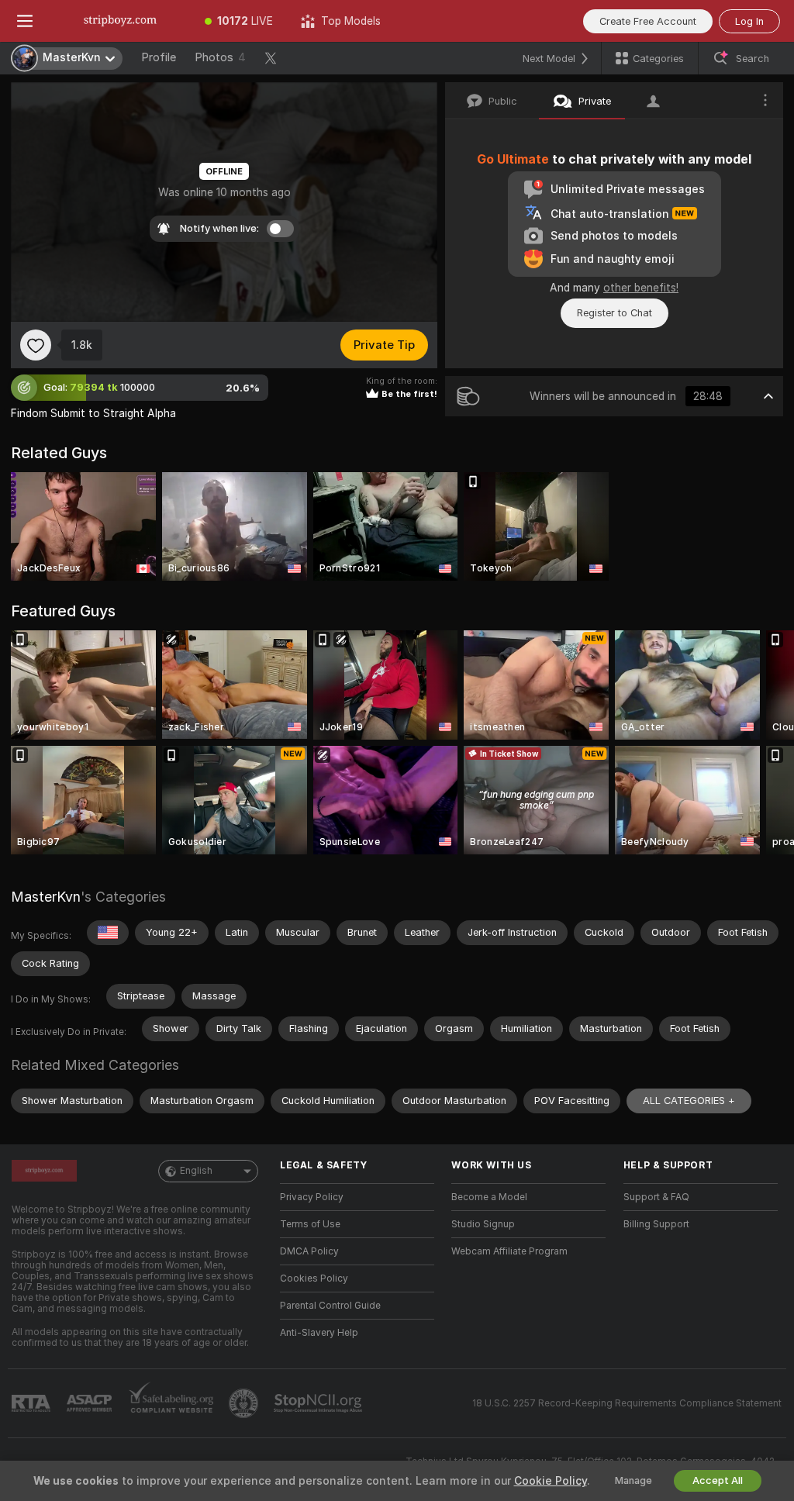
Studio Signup (483, 1224)
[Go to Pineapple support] (245, 1403)
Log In (749, 21)
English (196, 1170)
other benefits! (640, 287)
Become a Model (489, 1197)
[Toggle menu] (25, 21)
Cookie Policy (550, 1481)
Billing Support (656, 1224)
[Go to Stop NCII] (319, 1403)
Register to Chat (614, 313)
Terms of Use (310, 1224)
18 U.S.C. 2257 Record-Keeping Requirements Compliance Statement (627, 1403)
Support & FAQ (656, 1197)
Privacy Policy (311, 1197)
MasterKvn (46, 897)
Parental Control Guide (330, 1305)
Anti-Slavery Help (319, 1332)
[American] (108, 932)
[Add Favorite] (35, 345)
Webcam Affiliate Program (509, 1251)
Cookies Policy (314, 1278)
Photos (220, 57)
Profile (158, 57)
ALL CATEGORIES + (689, 1100)
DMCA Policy (309, 1251)
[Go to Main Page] (120, 21)
